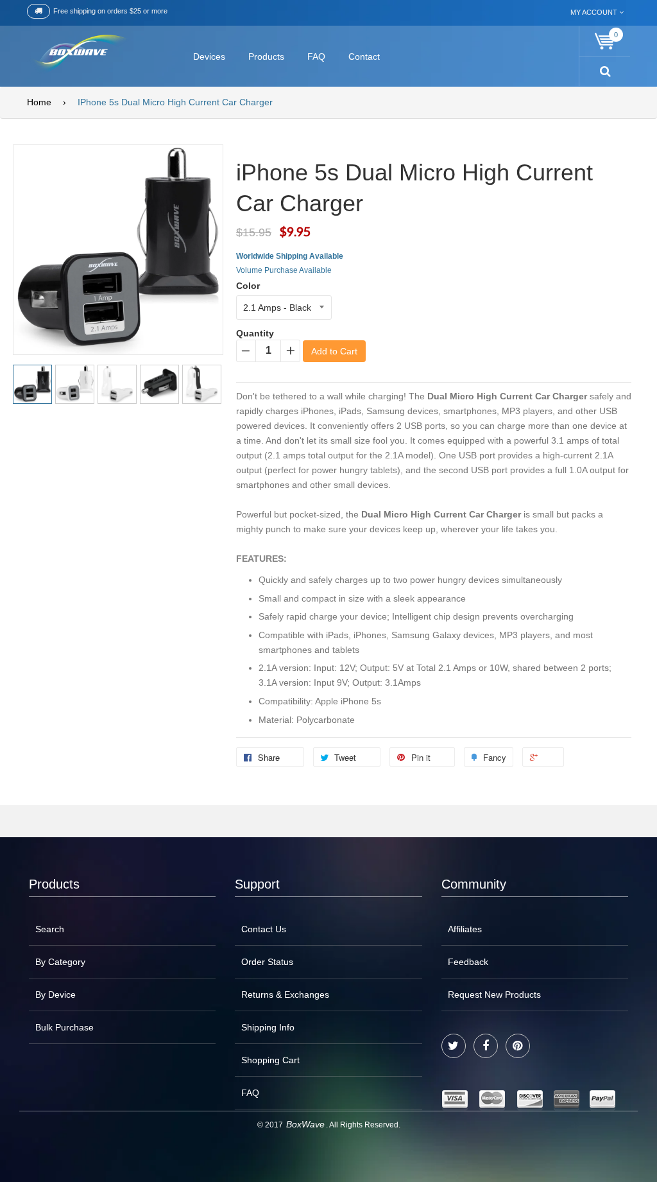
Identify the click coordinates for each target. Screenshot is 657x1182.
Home (39, 102)
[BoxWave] (78, 54)
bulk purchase (64, 1027)
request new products (494, 994)
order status (267, 962)
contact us (263, 929)
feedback (468, 962)
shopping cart (270, 1060)
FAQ (250, 1093)
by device (55, 994)
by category (60, 962)
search (49, 929)
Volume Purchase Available (284, 270)
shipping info (267, 1027)
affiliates (465, 929)
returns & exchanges (285, 994)
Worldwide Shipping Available (289, 256)
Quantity (255, 333)
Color (248, 286)
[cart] (605, 41)
